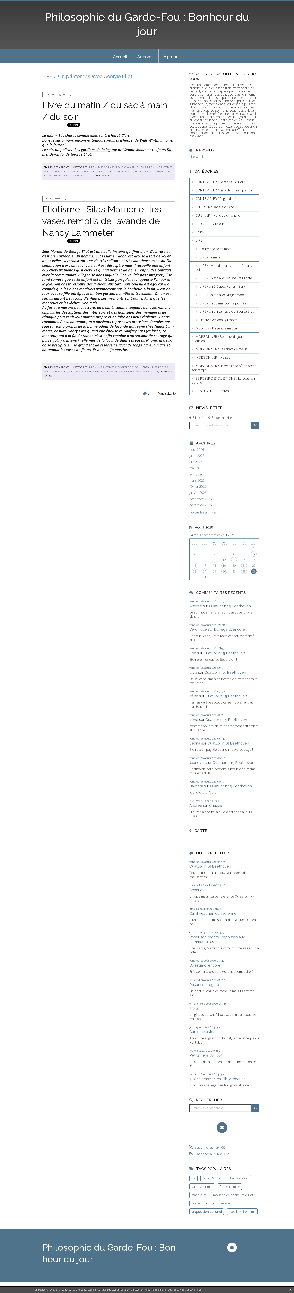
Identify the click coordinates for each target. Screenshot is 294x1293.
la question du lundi (206, 1211)
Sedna (194, 743)
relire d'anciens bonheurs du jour (225, 1178)
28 (244, 571)
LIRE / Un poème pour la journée (223, 303)
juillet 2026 (196, 456)
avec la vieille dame (242, 1211)
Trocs (194, 1008)
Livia (193, 672)
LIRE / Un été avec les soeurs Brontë (226, 278)
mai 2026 (195, 468)
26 (224, 571)
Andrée (195, 606)
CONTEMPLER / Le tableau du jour (220, 182)
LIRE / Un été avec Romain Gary (222, 286)
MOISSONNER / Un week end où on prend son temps (224, 368)
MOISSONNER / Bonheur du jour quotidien (217, 338)
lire (193, 1178)
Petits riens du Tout (205, 1055)
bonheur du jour (202, 1203)
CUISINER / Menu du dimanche (218, 215)
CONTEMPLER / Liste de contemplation (224, 190)
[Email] (222, 1127)
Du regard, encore (229, 629)
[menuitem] (120, 56)
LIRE (199, 240)
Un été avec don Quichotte (219, 320)
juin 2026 (195, 462)
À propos (172, 56)
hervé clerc (105, 171)
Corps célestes (202, 1032)
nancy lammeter (111, 371)
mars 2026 (197, 480)
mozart (226, 1203)
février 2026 (197, 486)
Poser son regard (204, 985)
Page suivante (167, 393)
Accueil (120, 56)
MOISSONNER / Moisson (214, 357)
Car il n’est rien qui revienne (212, 913)
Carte (200, 830)
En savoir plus (194, 1289)
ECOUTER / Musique (210, 224)
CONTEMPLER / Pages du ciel (217, 198)
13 (234, 560)
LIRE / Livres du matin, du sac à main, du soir (117, 167)
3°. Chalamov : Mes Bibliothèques (217, 1079)
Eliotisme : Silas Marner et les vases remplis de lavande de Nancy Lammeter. (101, 221)
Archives (145, 56)
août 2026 (196, 450)
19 (224, 565)
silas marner (90, 371)
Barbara (196, 786)
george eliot (88, 171)
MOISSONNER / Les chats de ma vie (222, 349)
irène (193, 696)
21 (244, 565)
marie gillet (198, 1195)
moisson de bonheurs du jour (234, 1195)
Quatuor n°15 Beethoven (230, 606)
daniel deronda (72, 175)
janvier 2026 (198, 493)
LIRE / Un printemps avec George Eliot (113, 367)
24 (204, 571)
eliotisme (74, 371)
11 (214, 560)
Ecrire (200, 232)
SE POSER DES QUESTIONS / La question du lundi (223, 380)
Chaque (215, 805)
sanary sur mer (202, 1186)
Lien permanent (58, 167)
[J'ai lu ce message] (290, 1289)
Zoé (192, 653)
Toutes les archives (203, 512)
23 (194, 571)
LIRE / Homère (210, 257)
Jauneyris (197, 763)
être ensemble (230, 1186)
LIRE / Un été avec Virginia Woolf (223, 295)
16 (194, 565)
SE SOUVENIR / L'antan (212, 391)
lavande (147, 371)
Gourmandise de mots (215, 249)
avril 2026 (196, 474)
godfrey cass (132, 371)
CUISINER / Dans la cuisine (215, 207)
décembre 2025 (200, 499)
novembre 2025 (200, 505)
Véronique (198, 629)
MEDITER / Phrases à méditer (217, 328)
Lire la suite (197, 156)
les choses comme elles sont (133, 171)
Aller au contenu (13, 3)
